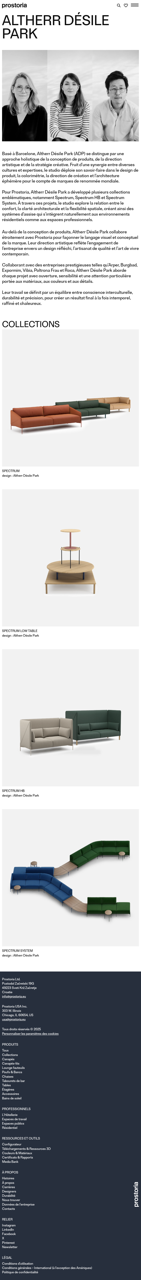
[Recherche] (118, 5)
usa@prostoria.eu (14, 1019)
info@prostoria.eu (14, 996)
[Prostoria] (14, 5)
